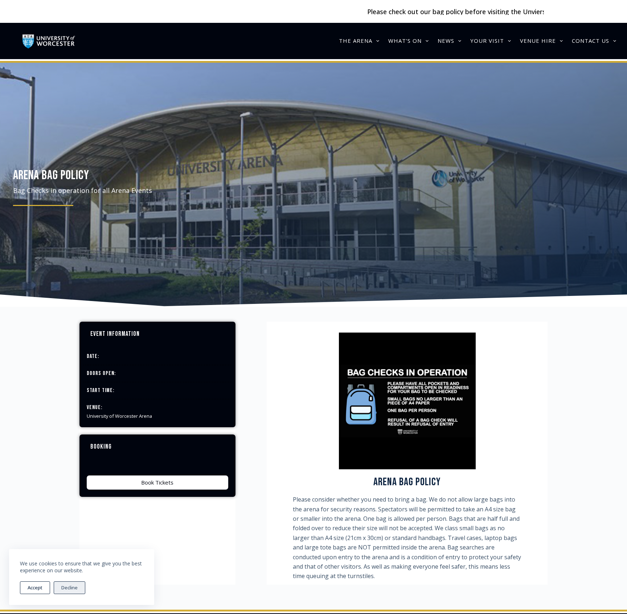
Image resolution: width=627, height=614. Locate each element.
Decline (69, 587)
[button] (157, 482)
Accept (35, 587)
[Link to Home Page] (48, 41)
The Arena (355, 40)
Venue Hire (538, 40)
